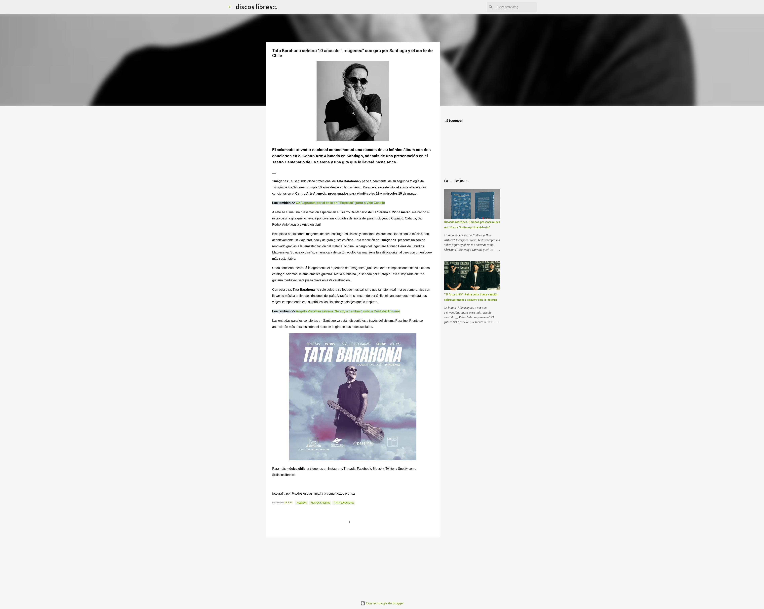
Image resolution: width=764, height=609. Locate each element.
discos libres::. (257, 6)
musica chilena (320, 502)
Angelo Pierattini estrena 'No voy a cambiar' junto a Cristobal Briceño (348, 311)
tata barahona (344, 502)
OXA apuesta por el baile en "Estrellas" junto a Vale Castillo (340, 203)
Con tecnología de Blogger (384, 603)
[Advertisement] (352, 567)
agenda (301, 502)
